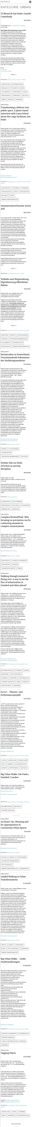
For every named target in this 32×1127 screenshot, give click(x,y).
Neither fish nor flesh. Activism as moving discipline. (12, 466)
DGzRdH (4, 449)
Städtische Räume (13, 330)
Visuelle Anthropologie (10, 1041)
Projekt (18, 79)
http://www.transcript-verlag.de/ (9, 439)
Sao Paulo (25, 95)
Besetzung (5, 335)
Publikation (26, 181)
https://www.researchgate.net (9, 177)
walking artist (6, 685)
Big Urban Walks (17, 84)
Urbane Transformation (10, 199)
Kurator (4, 768)
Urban (24, 79)
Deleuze (4, 857)
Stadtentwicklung (23, 1115)
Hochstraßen (13, 449)
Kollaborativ (6, 92)
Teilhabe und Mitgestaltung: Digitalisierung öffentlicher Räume (15, 282)
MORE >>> (13, 74)
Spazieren (13, 678)
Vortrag (26, 330)
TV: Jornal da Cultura (6, 71)
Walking (11, 99)
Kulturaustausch (20, 764)
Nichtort (24, 456)
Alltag (4, 760)
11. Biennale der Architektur (17, 25)
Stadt (12, 195)
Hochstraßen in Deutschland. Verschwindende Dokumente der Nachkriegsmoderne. (15, 357)
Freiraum (25, 188)
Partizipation (24, 192)
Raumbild (5, 678)
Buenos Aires (23, 760)
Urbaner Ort (6, 509)
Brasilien (5, 88)
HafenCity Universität (19, 560)
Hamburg (10, 764)
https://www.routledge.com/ (8, 658)
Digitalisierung (23, 335)
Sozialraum (26, 505)
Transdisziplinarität (8, 568)
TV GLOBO (4, 69)
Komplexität (17, 92)
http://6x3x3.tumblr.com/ (7, 751)
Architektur (6, 188)
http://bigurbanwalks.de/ (7, 1024)
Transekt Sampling (8, 681)
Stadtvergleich (24, 678)
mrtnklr (5, 2)
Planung (15, 564)
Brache (13, 335)
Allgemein (10, 181)
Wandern (19, 99)
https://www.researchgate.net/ (9, 440)
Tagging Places (8, 1053)
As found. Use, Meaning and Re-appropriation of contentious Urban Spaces (14, 824)
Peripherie (16, 95)
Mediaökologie (18, 342)
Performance (6, 95)
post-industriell (16, 674)
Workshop (15, 509)
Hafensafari (6, 501)
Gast (3, 764)
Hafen (14, 1111)
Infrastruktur (6, 192)
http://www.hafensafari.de (12, 1100)
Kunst (14, 79)
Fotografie (14, 88)
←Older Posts (16, 815)
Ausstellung (6, 84)
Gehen (9, 79)
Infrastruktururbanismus (18, 339)
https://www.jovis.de (6, 175)
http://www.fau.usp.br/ (7, 791)
